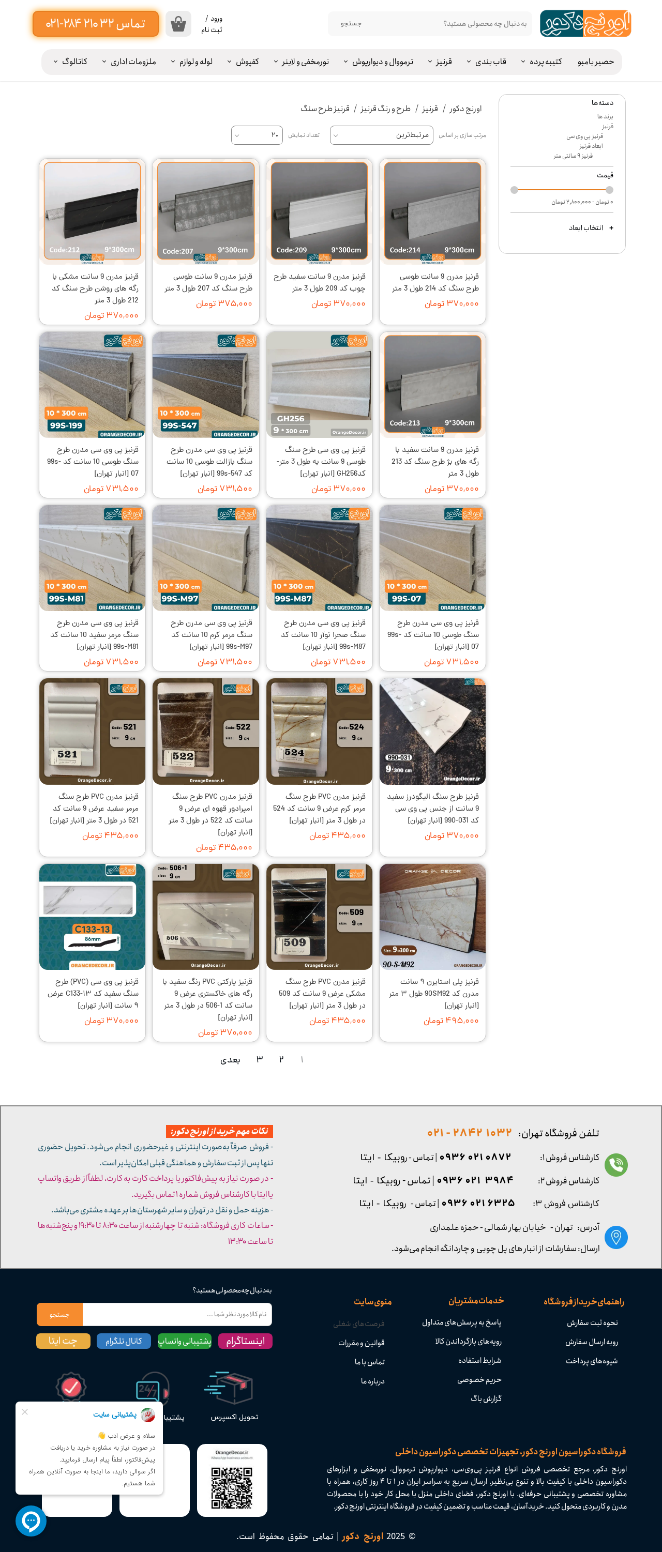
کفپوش (247, 61)
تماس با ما (370, 1362)
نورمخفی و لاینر (305, 61)
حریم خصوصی (479, 1380)
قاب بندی (490, 61)
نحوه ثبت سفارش (592, 1323)
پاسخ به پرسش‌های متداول (462, 1322)
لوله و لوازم (196, 61)
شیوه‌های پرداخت (592, 1361)
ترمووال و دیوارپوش (382, 61)
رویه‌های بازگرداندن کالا (468, 1341)
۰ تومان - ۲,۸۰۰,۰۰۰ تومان (582, 202)
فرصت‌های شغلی (359, 1324)
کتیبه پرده (546, 61)
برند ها (605, 116)
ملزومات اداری (133, 61)
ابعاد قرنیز (591, 146)
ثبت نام (211, 30)
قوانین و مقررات (361, 1343)
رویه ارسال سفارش (591, 1342)
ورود (216, 18)
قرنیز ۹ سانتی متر (573, 156)
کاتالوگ (74, 61)
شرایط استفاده (480, 1361)
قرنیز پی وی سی (584, 136)
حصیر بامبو (596, 61)
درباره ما (373, 1381)
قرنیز (444, 61)
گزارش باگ (486, 1399)
